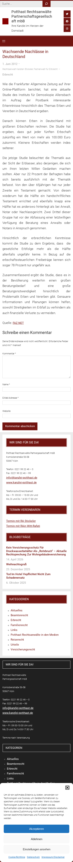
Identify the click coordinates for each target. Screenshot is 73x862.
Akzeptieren (36, 828)
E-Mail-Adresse (10, 398)
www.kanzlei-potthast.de (21, 482)
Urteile (15, 644)
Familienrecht (19, 625)
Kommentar (9, 353)
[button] (67, 787)
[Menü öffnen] (3, 41)
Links (14, 630)
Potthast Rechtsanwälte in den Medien (35, 634)
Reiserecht (17, 639)
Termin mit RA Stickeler (21, 521)
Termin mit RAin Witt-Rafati (23, 526)
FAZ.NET (18, 323)
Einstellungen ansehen (36, 849)
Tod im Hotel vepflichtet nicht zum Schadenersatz (28, 575)
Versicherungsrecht (23, 649)
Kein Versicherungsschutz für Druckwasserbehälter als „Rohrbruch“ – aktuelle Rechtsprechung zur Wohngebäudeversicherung (36, 551)
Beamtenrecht (19, 615)
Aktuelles (16, 610)
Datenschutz (33, 857)
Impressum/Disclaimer (53, 857)
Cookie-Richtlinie (16, 857)
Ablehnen (36, 839)
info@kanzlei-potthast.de (21, 477)
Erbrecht (7, 74)
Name (6, 384)
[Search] (46, 4)
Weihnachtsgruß (16, 564)
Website (6, 411)
